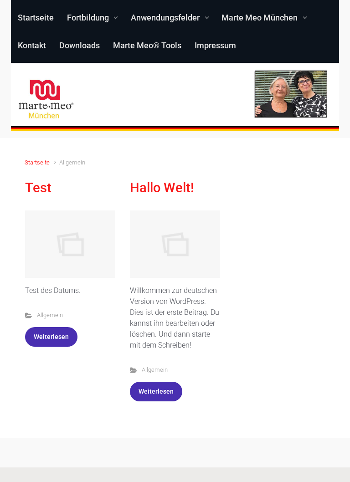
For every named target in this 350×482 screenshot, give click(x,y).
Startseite (37, 162)
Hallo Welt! (162, 187)
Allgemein (50, 315)
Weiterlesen (51, 336)
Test (38, 187)
